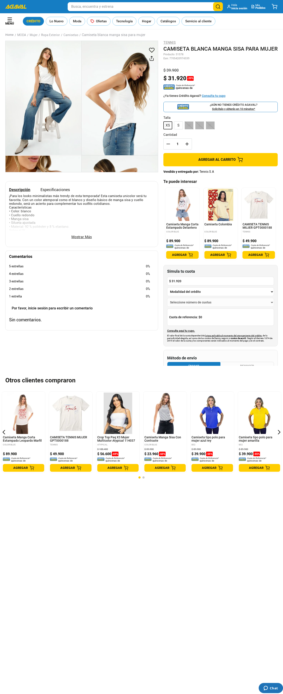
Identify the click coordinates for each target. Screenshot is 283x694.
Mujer (34, 35)
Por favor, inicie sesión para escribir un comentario (52, 308)
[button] (237, 6)
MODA (21, 35)
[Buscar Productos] (218, 6)
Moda (77, 21)
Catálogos (168, 21)
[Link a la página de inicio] (9, 35)
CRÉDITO (33, 21)
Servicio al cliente (198, 21)
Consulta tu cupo (214, 96)
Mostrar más (81, 237)
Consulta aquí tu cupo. (181, 330)
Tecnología (124, 21)
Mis (260, 7)
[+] (187, 144)
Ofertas (101, 21)
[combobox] (145, 6)
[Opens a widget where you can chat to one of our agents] (270, 688)
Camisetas (70, 35)
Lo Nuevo (57, 21)
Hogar (146, 21)
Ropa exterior (50, 35)
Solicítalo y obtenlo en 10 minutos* (233, 109)
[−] (168, 144)
